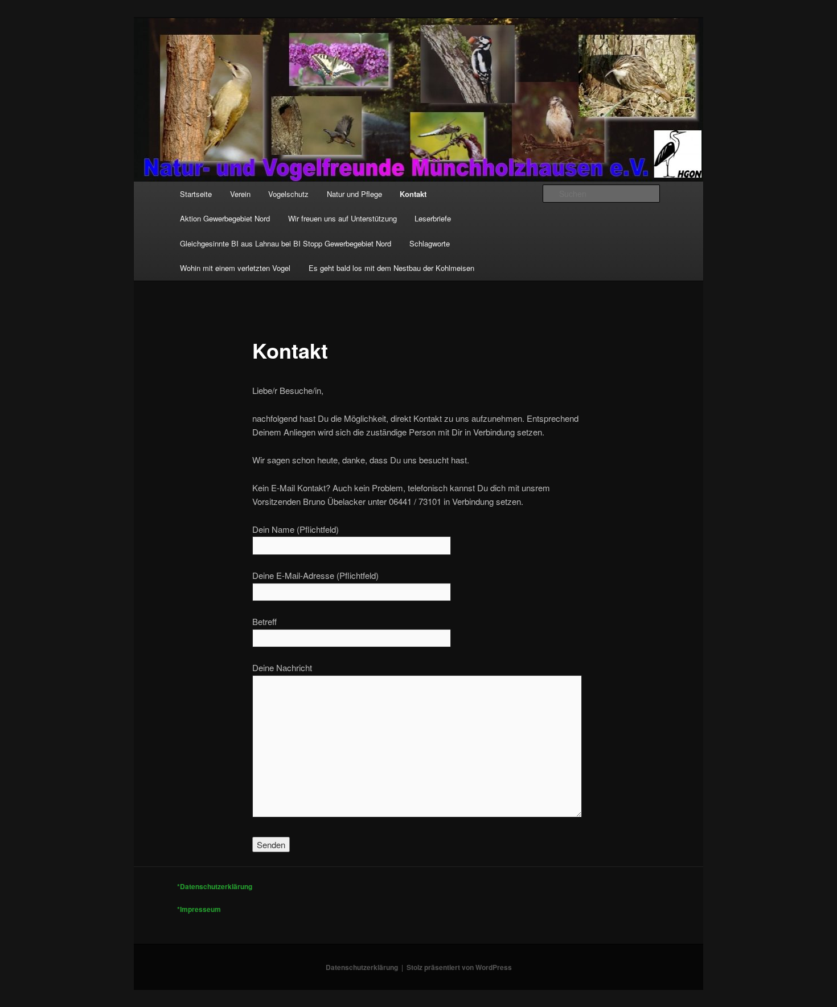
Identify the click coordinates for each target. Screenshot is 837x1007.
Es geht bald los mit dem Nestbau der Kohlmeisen (391, 267)
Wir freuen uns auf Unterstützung (342, 218)
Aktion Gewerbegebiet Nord (225, 218)
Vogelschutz (288, 193)
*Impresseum (199, 909)
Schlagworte (429, 243)
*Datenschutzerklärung (214, 886)
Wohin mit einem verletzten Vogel (235, 267)
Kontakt (413, 193)
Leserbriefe (433, 218)
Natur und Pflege (354, 193)
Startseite (196, 193)
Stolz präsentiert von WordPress (459, 967)
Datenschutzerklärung (362, 967)
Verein (240, 193)
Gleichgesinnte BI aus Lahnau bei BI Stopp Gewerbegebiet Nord (285, 243)
